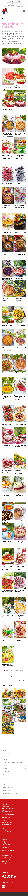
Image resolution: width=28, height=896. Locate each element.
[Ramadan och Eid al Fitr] (8, 716)
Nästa (22, 56)
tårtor (3, 672)
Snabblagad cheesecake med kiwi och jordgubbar (7, 156)
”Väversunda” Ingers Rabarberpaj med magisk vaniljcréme (7, 134)
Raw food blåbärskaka (17, 184)
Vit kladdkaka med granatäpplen (7, 471)
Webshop (14, 3)
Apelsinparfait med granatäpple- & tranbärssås (19, 495)
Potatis (5, 775)
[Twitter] (17, 1)
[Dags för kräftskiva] (8, 693)
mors (12, 670)
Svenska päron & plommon (10, 793)
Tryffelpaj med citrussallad (6, 521)
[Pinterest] (15, 1)
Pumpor (5, 778)
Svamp (5, 784)
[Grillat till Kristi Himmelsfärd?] (20, 693)
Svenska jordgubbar (8, 787)
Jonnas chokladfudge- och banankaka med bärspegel (19, 397)
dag (7, 670)
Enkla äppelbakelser (7, 541)
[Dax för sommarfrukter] (20, 705)
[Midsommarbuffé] (20, 716)
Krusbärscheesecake (19, 278)
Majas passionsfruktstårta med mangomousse (7, 232)
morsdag (16, 670)
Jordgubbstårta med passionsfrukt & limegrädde (7, 568)
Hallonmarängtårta (7, 445)
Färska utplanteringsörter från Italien (13, 762)
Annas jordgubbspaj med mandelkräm (7, 590)
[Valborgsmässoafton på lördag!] (8, 705)
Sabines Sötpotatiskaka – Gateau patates (7, 349)
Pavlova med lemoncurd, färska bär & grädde (19, 472)
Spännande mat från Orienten (11, 781)
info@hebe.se (8, 817)
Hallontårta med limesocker (19, 590)
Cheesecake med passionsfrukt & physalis (6, 396)
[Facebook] (8, 1)
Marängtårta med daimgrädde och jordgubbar (7, 87)
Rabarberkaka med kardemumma (19, 133)
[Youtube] (10, 1)
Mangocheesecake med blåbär (19, 299)
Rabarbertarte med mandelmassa (19, 639)
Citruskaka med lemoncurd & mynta (7, 664)
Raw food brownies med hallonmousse (7, 184)
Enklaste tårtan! (18, 108)
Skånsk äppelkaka (19, 520)
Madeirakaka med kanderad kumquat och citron (19, 617)
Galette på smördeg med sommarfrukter (20, 423)
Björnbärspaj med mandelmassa (7, 278)
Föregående (5, 56)
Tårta (23, 670)
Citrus (4, 756)
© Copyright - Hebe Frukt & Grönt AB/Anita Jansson (12, 894)
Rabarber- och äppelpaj (6, 206)
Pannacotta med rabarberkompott (19, 206)
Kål (4, 765)
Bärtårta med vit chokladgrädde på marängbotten (7, 109)
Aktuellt (4, 750)
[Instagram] (13, 1)
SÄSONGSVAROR (6, 753)
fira (9, 670)
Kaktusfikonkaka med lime (6, 639)
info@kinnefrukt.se (9, 850)
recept (19, 670)
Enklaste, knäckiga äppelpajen (19, 373)
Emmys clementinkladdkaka (20, 231)
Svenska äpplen (7, 790)
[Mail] (20, 1)
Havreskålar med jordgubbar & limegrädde (19, 568)
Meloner (5, 768)
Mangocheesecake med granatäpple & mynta (19, 325)
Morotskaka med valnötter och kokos (7, 324)
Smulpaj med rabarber (5, 299)
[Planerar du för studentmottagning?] (8, 728)
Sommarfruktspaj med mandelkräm (19, 542)
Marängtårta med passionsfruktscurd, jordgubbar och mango (19, 157)
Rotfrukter (6, 771)
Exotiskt (5, 759)
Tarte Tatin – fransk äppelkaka (20, 348)
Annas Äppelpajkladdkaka (19, 253)
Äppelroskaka (5, 372)
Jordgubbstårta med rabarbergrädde (20, 86)
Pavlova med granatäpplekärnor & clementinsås (7, 495)
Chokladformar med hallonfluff (20, 445)
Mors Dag (6, 19)
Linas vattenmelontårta (7, 423)
